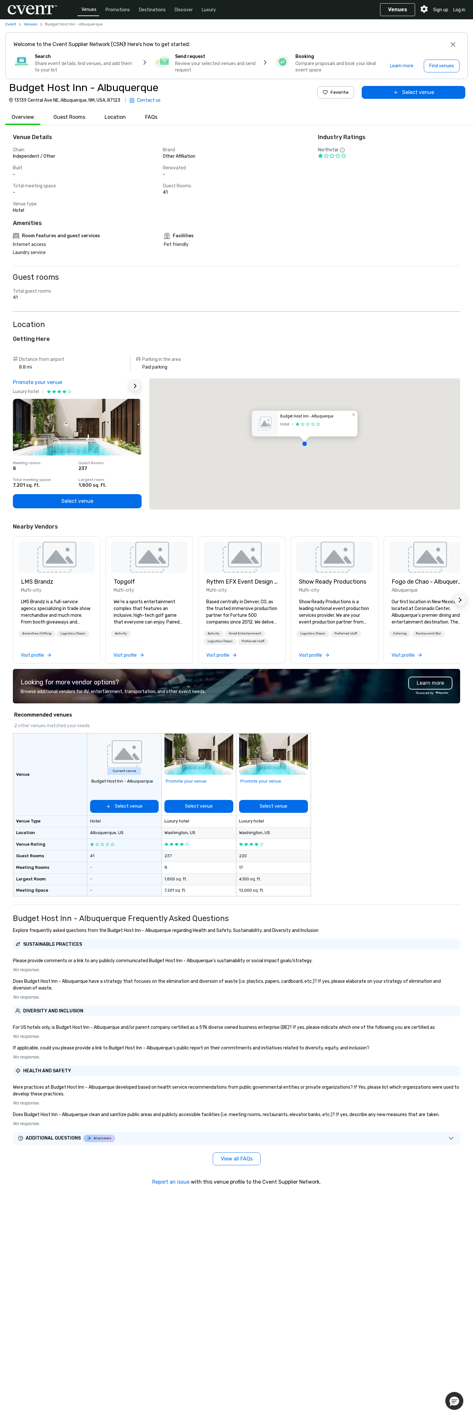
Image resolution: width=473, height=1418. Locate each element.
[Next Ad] (135, 386)
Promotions (118, 10)
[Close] (453, 44)
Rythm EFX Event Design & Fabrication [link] (242, 581)
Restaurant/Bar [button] (428, 633)
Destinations (152, 10)
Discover (184, 10)
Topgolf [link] (124, 581)
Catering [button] (400, 633)
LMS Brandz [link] (37, 581)
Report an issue (171, 1182)
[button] (304, 444)
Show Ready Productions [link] (332, 581)
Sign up (440, 10)
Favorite (339, 92)
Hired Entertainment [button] (245, 633)
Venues (89, 9)
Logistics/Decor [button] (73, 633)
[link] (56, 557)
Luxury (209, 10)
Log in (459, 10)
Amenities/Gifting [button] (36, 633)
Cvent (10, 24)
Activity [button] (121, 633)
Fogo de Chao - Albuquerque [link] (427, 581)
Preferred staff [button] (253, 641)
